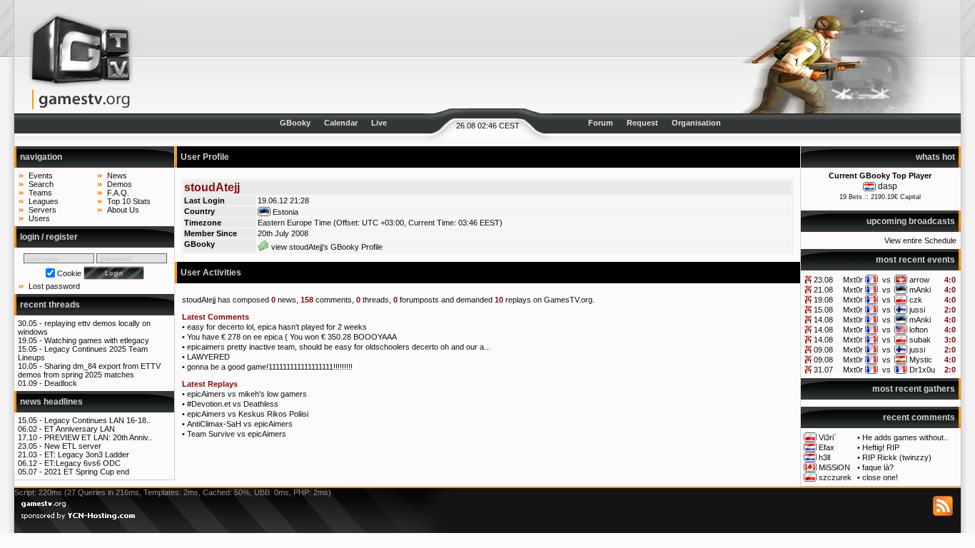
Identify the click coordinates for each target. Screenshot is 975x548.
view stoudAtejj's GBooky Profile (326, 247)
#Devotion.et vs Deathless (232, 404)
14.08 (823, 319)
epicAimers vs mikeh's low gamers (247, 394)
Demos (119, 184)
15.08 (823, 309)
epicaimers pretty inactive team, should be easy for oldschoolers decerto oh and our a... (338, 346)
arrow (919, 279)
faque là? (878, 467)
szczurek (835, 477)
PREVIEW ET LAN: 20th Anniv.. (98, 437)
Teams (40, 192)
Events (41, 175)
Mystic (920, 359)
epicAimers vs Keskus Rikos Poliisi (247, 414)
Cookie (69, 273)
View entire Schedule (920, 240)
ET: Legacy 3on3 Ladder (86, 454)
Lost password (54, 286)
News (117, 175)
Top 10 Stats (129, 201)
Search (41, 184)
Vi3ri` (828, 437)
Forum (600, 122)
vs (886, 279)
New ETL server (72, 446)
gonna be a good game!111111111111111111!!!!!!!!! (270, 366)
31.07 (823, 369)
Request (642, 122)
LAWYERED (208, 356)
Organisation (696, 122)
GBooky (295, 122)
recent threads (50, 305)
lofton (918, 329)
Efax (826, 447)
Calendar (341, 122)
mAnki (920, 289)
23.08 (823, 279)
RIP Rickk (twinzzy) (896, 457)
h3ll (824, 457)
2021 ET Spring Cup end (86, 471)
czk (915, 299)
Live (379, 122)
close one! (880, 477)
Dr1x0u (922, 369)
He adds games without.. (905, 437)
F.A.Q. (118, 192)
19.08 (823, 299)
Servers (42, 210)
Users (39, 218)
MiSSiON (834, 467)
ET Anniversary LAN (79, 429)
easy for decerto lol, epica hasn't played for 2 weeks (277, 327)
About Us (123, 210)
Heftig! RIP (880, 447)
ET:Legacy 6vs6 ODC (82, 463)
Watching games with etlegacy (96, 340)
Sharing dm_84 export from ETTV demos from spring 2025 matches (89, 370)
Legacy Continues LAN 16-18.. (97, 420)
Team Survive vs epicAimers (236, 434)
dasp (887, 186)
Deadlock (60, 383)
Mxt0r (853, 279)
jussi (917, 309)
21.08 (823, 289)
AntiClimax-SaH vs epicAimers (240, 424)
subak (920, 339)
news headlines (51, 402)
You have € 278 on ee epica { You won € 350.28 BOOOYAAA (292, 337)
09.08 (823, 349)
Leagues (44, 201)
